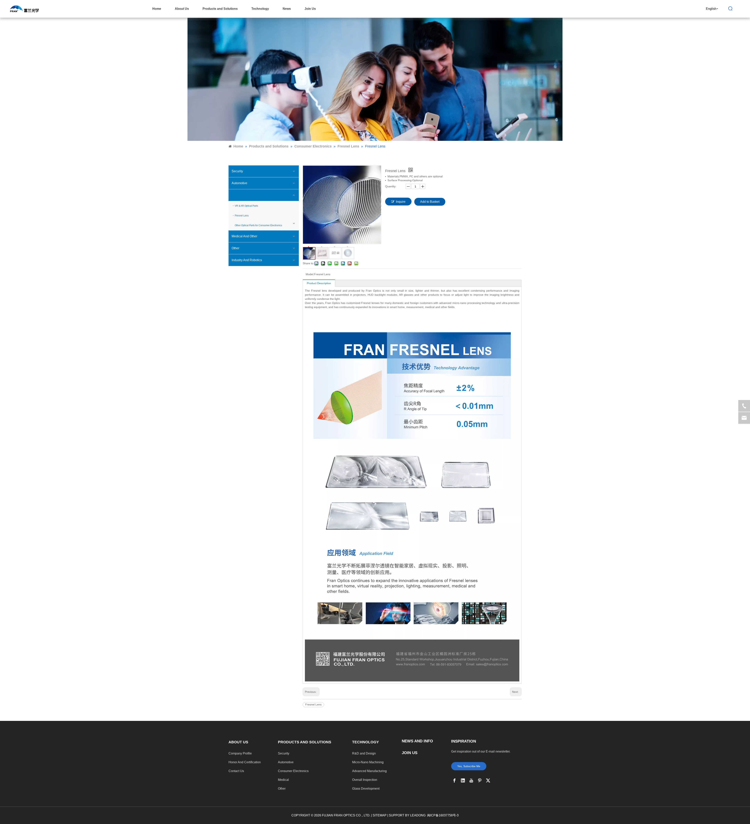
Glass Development (365, 788)
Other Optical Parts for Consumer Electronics (258, 225)
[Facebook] (454, 780)
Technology (260, 8)
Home (156, 8)
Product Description (319, 283)
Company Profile (240, 753)
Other (235, 248)
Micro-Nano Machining (368, 762)
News (287, 8)
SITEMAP (380, 815)
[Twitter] (488, 780)
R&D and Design (364, 753)
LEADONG (418, 815)
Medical (283, 779)
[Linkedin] (463, 780)
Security (237, 171)
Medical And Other (244, 236)
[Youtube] (471, 780)
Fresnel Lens (242, 215)
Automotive (239, 183)
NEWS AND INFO (417, 741)
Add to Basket (429, 201)
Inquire (400, 201)
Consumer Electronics (247, 195)
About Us (182, 8)
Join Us (310, 8)
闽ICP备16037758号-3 (443, 815)
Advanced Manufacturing (369, 771)
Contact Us (236, 771)
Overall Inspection (364, 779)
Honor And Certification (245, 762)
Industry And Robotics (247, 260)
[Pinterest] (479, 780)
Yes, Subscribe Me (468, 766)
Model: (310, 274)
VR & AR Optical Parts (246, 205)
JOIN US (409, 753)
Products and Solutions (220, 8)
